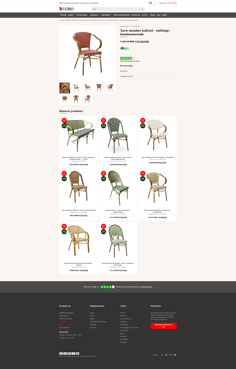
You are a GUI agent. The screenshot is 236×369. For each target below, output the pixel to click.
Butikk (164, 15)
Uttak (158, 15)
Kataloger (123, 342)
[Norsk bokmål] (151, 2)
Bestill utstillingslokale (122, 15)
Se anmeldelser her (146, 287)
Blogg (153, 15)
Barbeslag (93, 325)
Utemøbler (74, 20)
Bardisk (92, 319)
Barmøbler (93, 327)
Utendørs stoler (83, 20)
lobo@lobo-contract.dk (66, 325)
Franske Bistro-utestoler (96, 20)
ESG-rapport (124, 339)
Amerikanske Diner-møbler (98, 322)
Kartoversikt (124, 330)
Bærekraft (123, 336)
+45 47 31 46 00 (172, 3)
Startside (63, 15)
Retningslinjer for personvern (129, 327)
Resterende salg (125, 319)
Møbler (68, 20)
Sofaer (92, 316)
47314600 (62, 322)
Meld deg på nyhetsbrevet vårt (164, 326)
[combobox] (118, 9)
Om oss (122, 313)
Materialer (123, 316)
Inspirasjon (123, 322)
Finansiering (135, 15)
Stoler (92, 313)
